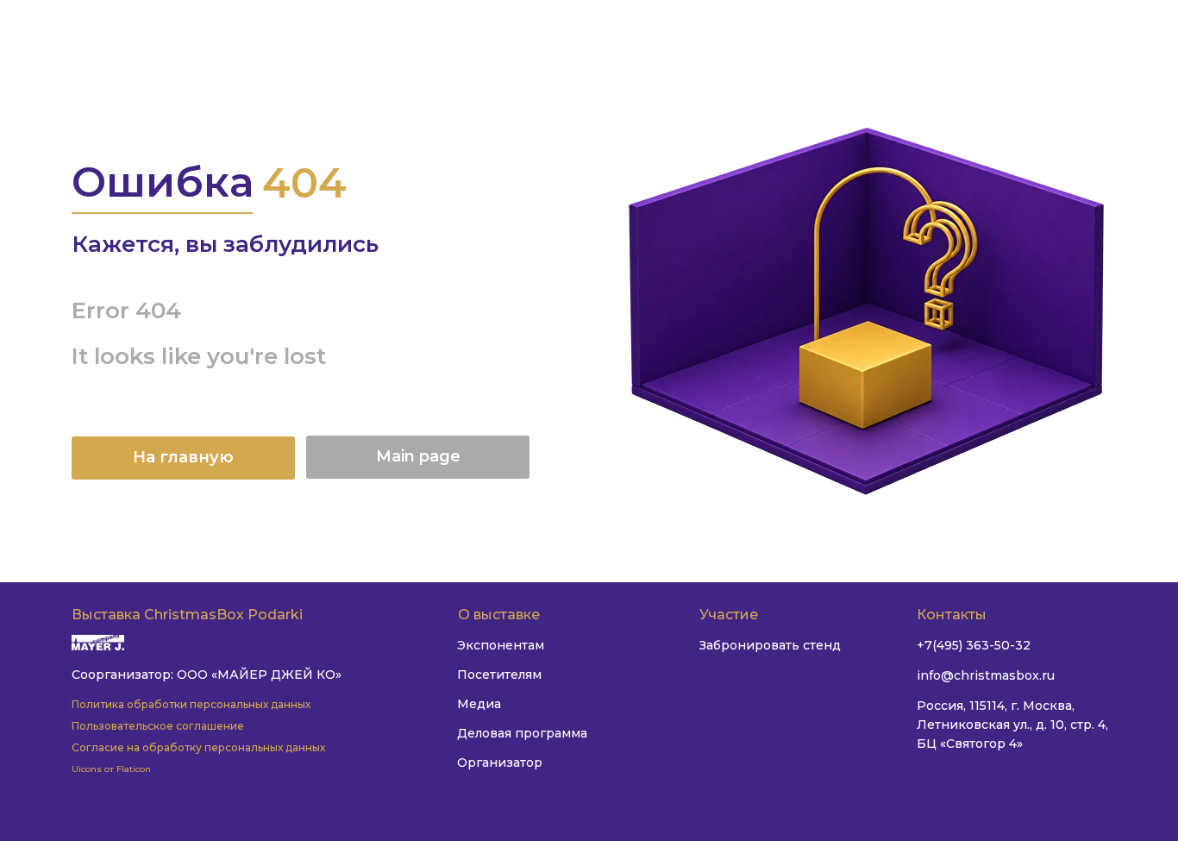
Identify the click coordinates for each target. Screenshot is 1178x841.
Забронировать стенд (770, 645)
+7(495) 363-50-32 (974, 645)
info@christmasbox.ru (986, 675)
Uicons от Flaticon (111, 769)
